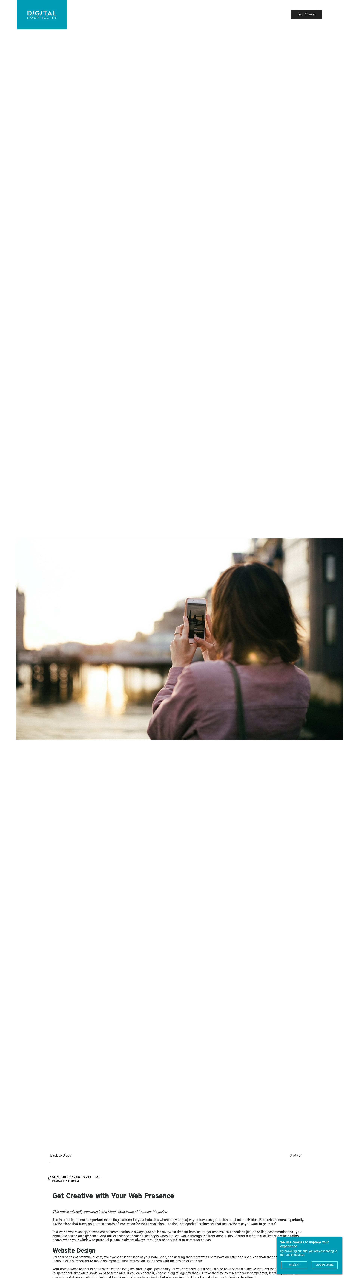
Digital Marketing (65, 1181)
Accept (294, 1265)
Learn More (325, 1265)
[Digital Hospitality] (42, 15)
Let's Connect (306, 14)
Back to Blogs (60, 1155)
